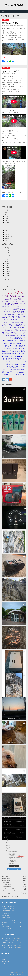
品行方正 (15, 293)
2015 (7, 277)
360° (6, 214)
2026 (7, 247)
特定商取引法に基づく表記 (10, 896)
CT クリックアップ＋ (7, 928)
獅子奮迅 (21, 346)
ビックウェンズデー (19, 304)
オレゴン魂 (11, 319)
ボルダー (7, 222)
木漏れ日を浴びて (21, 369)
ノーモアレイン (10, 308)
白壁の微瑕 (19, 308)
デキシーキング (11, 346)
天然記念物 (4, 374)
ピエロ (18, 301)
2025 (7, 257)
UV (22, 353)
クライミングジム (9, 236)
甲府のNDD (15, 338)
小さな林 (16, 333)
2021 (7, 265)
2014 (7, 279)
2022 (7, 263)
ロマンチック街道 (9, 369)
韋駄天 (20, 353)
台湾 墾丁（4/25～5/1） (7, 942)
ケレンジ (9, 293)
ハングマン (14, 343)
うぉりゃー (14, 358)
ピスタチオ (16, 295)
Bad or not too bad (21, 372)
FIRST (11, 309)
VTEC (12, 332)
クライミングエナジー (15, 361)
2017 (7, 273)
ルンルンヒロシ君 (14, 351)
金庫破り (13, 353)
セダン (18, 312)
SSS (12, 340)
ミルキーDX (4, 359)
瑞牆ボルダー (9, 25)
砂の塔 (20, 309)
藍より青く (20, 322)
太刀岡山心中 (20, 299)
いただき (10, 306)
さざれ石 (16, 321)
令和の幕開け (21, 321)
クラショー (17, 337)
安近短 (14, 367)
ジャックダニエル (21, 319)
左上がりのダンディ (20, 303)
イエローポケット (21, 317)
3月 (7, 250)
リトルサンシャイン (9, 375)
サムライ (22, 361)
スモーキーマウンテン (11, 348)
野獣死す (10, 358)
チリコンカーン (9, 295)
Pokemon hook (20, 375)
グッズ (6, 216)
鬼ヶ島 (15, 340)
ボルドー (8, 351)
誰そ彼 (15, 319)
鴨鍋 (18, 350)
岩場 (6, 240)
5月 (7, 248)
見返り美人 (4, 306)
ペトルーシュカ (10, 311)
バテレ (18, 316)
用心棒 (23, 351)
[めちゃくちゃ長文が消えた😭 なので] (14, 661)
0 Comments (19, 25)
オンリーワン (12, 363)
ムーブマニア (9, 345)
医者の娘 (19, 358)
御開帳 (15, 299)
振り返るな (18, 292)
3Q (4, 73)
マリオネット (19, 374)
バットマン (13, 374)
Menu (2, 11)
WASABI (15, 354)
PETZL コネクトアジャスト (8, 920)
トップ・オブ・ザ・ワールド (13, 298)
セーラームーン (15, 345)
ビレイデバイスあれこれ (8, 906)
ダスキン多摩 (5, 319)
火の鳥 (14, 356)
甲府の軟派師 (14, 316)
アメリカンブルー (16, 342)
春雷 (14, 359)
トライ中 (7, 234)
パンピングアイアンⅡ (19, 311)
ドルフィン (10, 356)
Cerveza (23, 358)
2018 (7, 271)
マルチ (6, 230)
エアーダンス (13, 325)
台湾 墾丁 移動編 (6, 917)
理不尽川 (17, 329)
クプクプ (12, 364)
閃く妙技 (11, 366)
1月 (8, 255)
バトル (22, 367)
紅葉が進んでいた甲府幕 (8, 908)
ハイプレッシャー (10, 333)
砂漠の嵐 (4, 353)
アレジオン (16, 335)
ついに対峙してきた (7, 938)
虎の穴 (20, 293)
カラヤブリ (18, 325)
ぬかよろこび (6, 366)
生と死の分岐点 (8, 330)
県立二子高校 (15, 322)
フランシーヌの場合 (18, 314)
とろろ (19, 354)
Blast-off (20, 351)
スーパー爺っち (7, 364)
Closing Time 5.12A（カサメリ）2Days (11, 926)
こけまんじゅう (8, 342)
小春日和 (13, 303)
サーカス (11, 312)
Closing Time (9, 317)
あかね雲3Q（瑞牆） (11, 71)
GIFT (20, 343)
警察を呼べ (20, 338)
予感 (11, 371)
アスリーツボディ (11, 304)
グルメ (6, 218)
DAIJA (21, 359)
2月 (7, 252)
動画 (6, 212)
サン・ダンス (11, 321)
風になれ (16, 364)
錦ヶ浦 (16, 353)
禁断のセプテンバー (9, 335)
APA (5, 337)
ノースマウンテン (11, 329)
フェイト (21, 350)
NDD (15, 375)
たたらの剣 (22, 342)
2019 (7, 269)
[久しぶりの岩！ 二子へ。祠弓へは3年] (14, 708)
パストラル (17, 363)
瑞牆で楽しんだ (5, 915)
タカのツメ (4, 321)
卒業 (9, 309)
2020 (7, 267)
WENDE (9, 374)
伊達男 (22, 354)
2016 (7, 275)
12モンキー (23, 324)
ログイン (4, 957)
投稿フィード (5, 959)
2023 (7, 261)
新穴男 (18, 324)
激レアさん (16, 346)
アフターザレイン (13, 372)
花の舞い (4, 304)
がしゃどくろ (5, 296)
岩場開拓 (7, 238)
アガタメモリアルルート (17, 371)
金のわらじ (15, 309)
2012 (7, 284)
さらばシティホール (11, 337)
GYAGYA (18, 359)
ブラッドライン (12, 301)
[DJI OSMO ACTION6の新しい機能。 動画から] (14, 685)
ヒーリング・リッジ (16, 306)
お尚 (7, 301)
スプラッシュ (17, 332)
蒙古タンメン (8, 332)
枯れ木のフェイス (6, 371)
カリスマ (18, 296)
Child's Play (13, 296)
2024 (7, 259)
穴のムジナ (14, 317)
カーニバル (18, 367)
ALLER (14, 312)
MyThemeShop (13, 974)
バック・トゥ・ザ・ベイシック (10, 350)
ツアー (6, 232)
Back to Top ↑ (20, 974)
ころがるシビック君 (6, 322)
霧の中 (11, 367)
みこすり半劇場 (20, 340)
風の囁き (5, 346)
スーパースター (10, 314)
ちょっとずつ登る (9, 972)
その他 (6, 210)
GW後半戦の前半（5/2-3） (8, 910)
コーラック (22, 348)
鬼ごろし (22, 295)
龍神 (18, 343)
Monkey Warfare (5, 372)
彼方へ (19, 333)
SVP (21, 316)
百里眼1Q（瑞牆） (10, 23)
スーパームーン (19, 356)
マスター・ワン (5, 343)
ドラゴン (18, 348)
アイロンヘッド (5, 325)
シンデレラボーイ (8, 292)
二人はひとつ (10, 359)
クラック (7, 228)
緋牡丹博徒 (8, 353)
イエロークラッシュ (12, 324)
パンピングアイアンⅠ (17, 330)
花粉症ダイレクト (9, 299)
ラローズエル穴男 (17, 366)
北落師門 (15, 369)
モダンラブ (7, 303)
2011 (7, 286)
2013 (7, 282)
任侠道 (10, 343)
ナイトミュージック (9, 338)
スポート (7, 220)
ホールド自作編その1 (7, 913)
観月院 (15, 308)
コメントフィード (6, 961)
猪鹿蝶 (9, 340)
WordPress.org (5, 963)
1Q (4, 25)
